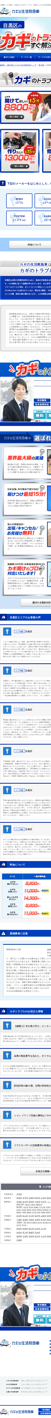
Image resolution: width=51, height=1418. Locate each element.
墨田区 (39, 1210)
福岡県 (19, 1236)
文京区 (34, 1212)
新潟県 (19, 1216)
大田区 (48, 1207)
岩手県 (25, 1198)
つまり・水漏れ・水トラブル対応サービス (33, 1384)
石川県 (31, 1216)
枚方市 (40, 1222)
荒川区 (31, 1207)
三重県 (19, 1220)
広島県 (37, 1229)
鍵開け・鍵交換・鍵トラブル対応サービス (33, 1380)
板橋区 (36, 1207)
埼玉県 (43, 1202)
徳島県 (19, 1233)
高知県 (37, 1233)
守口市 (24, 1225)
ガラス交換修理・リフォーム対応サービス (33, 1388)
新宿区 (29, 1210)
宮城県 (31, 1198)
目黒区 (43, 1212)
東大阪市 (46, 1222)
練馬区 (29, 1212)
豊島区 (18, 1212)
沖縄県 (19, 1240)
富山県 (25, 1216)
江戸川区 (42, 1207)
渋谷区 (24, 1210)
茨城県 (19, 1202)
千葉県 (37, 1202)
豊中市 (29, 1222)
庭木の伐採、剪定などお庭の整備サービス (33, 1391)
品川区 (18, 1210)
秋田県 (37, 1198)
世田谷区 (45, 1210)
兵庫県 (37, 1220)
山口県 (43, 1229)
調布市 (48, 1212)
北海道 (19, 1194)
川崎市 (33, 1205)
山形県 (43, 1198)
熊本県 (37, 1236)
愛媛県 (31, 1233)
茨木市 (18, 1225)
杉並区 (34, 1210)
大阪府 (19, 1222)
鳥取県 (19, 1229)
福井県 (37, 1216)
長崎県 (31, 1236)
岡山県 (31, 1229)
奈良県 (43, 1220)
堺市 (25, 1222)
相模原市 (39, 1205)
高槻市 (34, 1222)
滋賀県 (25, 1220)
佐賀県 (25, 1236)
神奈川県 (20, 1204)
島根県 (25, 1229)
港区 (38, 1212)
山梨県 (43, 1216)
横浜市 (27, 1205)
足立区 (26, 1207)
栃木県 (25, 1202)
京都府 (31, 1220)
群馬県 (31, 1202)
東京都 (19, 1207)
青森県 (19, 1198)
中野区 (24, 1212)
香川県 (25, 1233)
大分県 (43, 1236)
